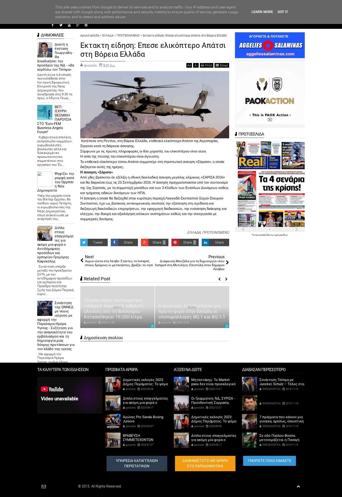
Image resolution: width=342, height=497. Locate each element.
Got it (283, 12)
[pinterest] (86, 25)
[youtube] (69, 25)
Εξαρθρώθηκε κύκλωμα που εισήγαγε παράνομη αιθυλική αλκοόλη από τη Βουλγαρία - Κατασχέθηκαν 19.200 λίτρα (114, 308)
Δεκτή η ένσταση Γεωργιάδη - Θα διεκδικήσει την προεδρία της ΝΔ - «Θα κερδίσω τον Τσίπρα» (55, 57)
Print (208, 65)
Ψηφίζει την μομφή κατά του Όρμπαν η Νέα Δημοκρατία (55, 182)
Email (224, 65)
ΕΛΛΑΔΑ (194, 232)
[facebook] (52, 25)
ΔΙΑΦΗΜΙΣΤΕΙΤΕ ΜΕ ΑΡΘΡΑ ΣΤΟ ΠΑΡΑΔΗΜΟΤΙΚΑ (205, 463)
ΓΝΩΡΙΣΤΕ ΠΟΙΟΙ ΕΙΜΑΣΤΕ (269, 460)
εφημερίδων (281, 235)
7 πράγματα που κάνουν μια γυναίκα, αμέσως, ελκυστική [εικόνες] (281, 421)
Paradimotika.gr (65, 486)
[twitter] (61, 25)
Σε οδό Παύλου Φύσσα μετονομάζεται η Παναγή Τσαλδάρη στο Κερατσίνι (279, 440)
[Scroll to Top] (298, 486)
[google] (77, 25)
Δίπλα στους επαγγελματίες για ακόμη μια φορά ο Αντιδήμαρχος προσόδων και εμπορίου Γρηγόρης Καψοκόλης (55, 244)
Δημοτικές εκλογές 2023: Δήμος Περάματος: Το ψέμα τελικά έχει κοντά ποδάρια (145, 384)
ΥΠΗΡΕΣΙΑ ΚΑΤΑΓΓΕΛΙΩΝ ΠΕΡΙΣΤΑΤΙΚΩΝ (137, 463)
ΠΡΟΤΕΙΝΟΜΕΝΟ (215, 232)
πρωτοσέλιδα (262, 235)
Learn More (262, 12)
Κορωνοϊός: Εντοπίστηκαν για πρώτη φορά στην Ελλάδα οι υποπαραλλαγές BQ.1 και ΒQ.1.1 (191, 311)
